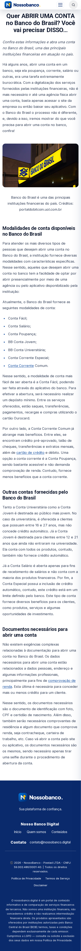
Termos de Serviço (57, 878)
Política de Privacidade (26, 878)
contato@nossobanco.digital (50, 842)
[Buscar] (73, 4)
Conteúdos (59, 832)
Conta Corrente (21, 366)
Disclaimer (40, 885)
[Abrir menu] (60, 4)
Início (17, 832)
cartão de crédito (30, 452)
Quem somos (36, 832)
